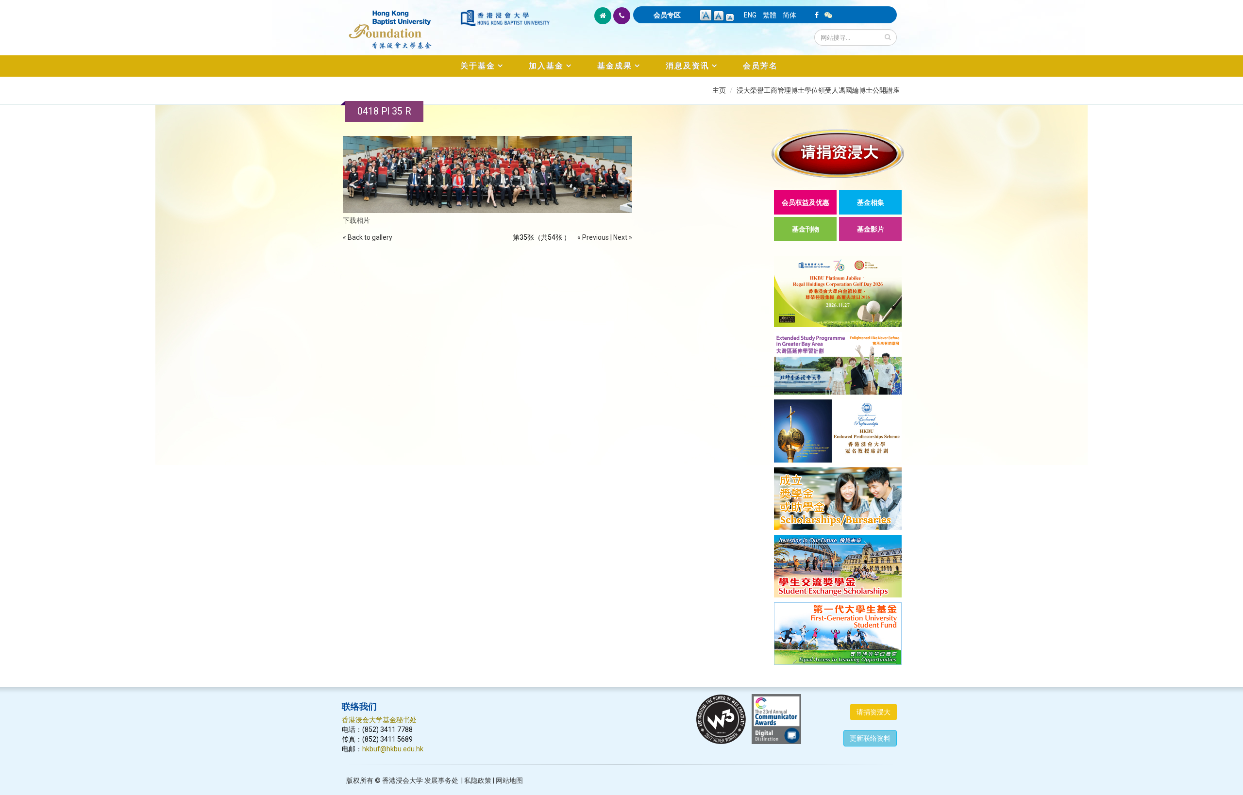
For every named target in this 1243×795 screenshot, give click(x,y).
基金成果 (614, 65)
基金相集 (870, 202)
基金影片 (870, 229)
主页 (719, 90)
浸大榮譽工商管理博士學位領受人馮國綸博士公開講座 (818, 90)
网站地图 (509, 780)
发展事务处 (441, 780)
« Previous (593, 237)
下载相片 (356, 220)
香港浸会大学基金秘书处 (379, 720)
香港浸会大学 (402, 780)
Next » (622, 237)
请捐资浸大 (873, 712)
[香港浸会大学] (505, 18)
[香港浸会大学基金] (400, 24)
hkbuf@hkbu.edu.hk (392, 749)
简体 (789, 15)
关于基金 (477, 65)
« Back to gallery (367, 237)
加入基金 (546, 65)
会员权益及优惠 (805, 202)
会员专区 (667, 15)
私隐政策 (477, 780)
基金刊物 (805, 229)
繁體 (769, 15)
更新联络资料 (870, 738)
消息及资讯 (687, 65)
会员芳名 (760, 65)
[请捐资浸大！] (838, 153)
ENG (750, 15)
